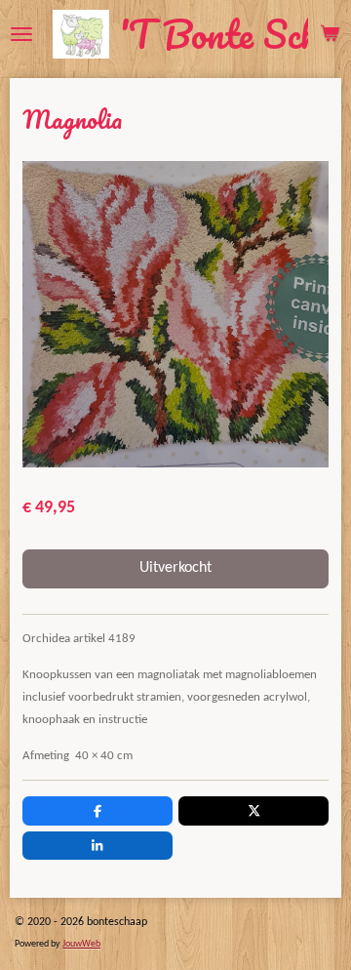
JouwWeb (81, 944)
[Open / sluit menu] (21, 34)
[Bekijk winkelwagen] (329, 34)
